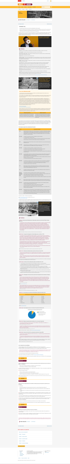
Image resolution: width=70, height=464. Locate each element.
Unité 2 (27, 9)
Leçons (23, 9)
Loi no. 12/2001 (47, 208)
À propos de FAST (22, 454)
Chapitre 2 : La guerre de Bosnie (23, 436)
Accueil (20, 9)
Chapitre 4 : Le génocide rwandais (23, 438)
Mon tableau (21, 455)
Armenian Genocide (23, 305)
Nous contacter (47, 452)
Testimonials (21, 453)
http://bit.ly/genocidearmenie (22, 106)
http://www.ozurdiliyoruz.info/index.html (38, 354)
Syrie (48, 206)
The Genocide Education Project (23, 197)
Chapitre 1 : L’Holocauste (22, 434)
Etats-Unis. (42, 211)
